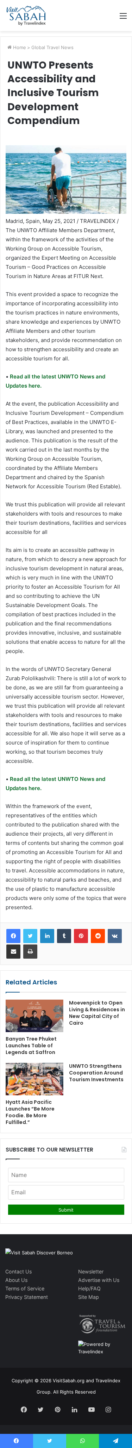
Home (19, 47)
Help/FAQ (89, 1288)
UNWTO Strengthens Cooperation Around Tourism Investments (96, 1073)
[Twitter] (30, 936)
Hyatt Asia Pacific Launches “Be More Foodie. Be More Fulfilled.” (30, 1112)
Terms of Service (24, 1288)
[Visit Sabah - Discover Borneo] (25, 15)
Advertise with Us (98, 1280)
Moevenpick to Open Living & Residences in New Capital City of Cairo (97, 1012)
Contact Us (18, 1272)
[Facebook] (13, 936)
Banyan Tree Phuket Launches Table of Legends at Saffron (31, 1045)
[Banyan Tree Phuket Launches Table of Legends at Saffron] (34, 1016)
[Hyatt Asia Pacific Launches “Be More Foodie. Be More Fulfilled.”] (34, 1079)
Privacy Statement (26, 1297)
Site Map (88, 1297)
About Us (16, 1280)
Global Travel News (52, 47)
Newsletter (90, 1272)
